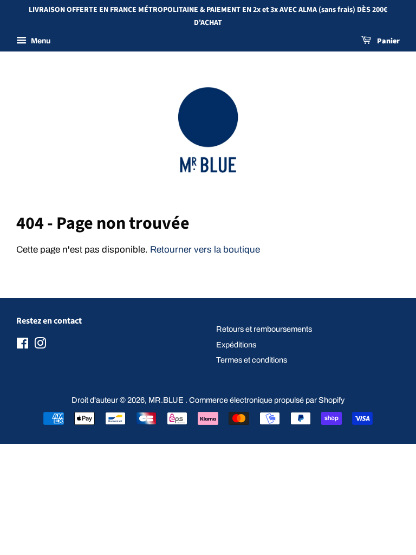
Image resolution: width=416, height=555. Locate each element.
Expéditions (236, 344)
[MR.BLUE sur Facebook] (22, 345)
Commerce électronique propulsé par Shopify (266, 400)
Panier (387, 41)
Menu (39, 41)
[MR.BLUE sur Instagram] (40, 345)
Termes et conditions (251, 360)
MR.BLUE (166, 400)
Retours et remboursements (264, 329)
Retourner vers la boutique (205, 249)
